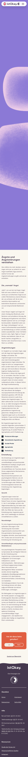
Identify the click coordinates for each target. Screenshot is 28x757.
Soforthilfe (17, 702)
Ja (9, 645)
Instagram (5, 754)
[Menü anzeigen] (23, 4)
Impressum (18, 697)
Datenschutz (6, 702)
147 (12, 716)
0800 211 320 (6, 731)
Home (3, 697)
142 (14, 719)
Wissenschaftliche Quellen (10, 751)
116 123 (17, 723)
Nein (18, 645)
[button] (14, 436)
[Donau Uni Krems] (14, 677)
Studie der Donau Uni (8, 747)
